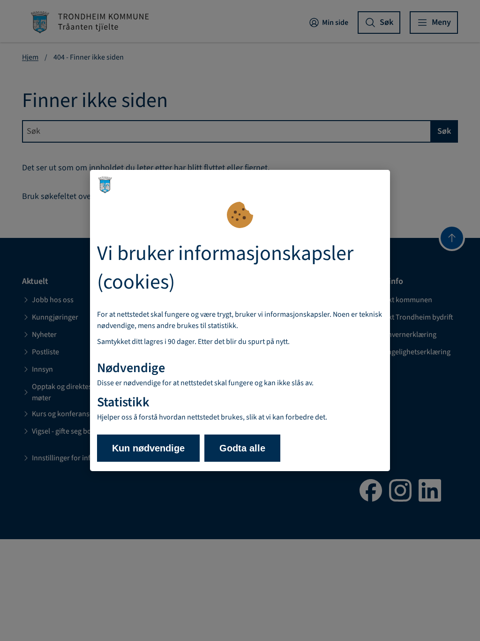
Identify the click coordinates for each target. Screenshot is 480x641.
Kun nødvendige (148, 448)
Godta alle (242, 448)
